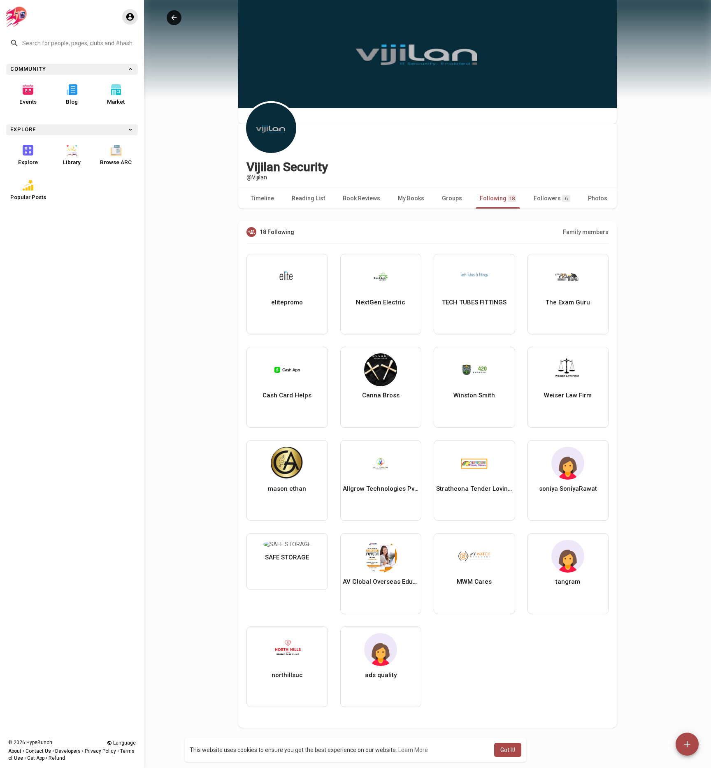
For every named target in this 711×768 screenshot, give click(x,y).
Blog (72, 101)
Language (124, 743)
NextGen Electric (380, 302)
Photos (597, 198)
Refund (57, 758)
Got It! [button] (507, 750)
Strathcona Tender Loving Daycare (474, 488)
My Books (411, 198)
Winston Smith (474, 395)
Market (116, 101)
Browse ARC (116, 162)
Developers (68, 751)
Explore (28, 162)
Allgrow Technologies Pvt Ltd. (381, 488)
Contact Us (38, 751)
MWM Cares (474, 581)
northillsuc (287, 675)
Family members (586, 232)
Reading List (308, 198)
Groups (452, 198)
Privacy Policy (100, 751)
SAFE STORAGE (287, 557)
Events (28, 101)
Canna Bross (381, 395)
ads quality (381, 675)
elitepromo (287, 302)
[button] (72, 43)
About (14, 751)
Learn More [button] (413, 750)
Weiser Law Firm (568, 395)
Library (72, 162)
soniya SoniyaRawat (568, 488)
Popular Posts (28, 197)
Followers (551, 198)
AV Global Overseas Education (381, 581)
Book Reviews (361, 198)
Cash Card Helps (287, 395)
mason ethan (287, 488)
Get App (35, 758)
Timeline (262, 198)
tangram (567, 581)
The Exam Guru (568, 302)
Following (497, 198)
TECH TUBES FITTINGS (474, 302)
